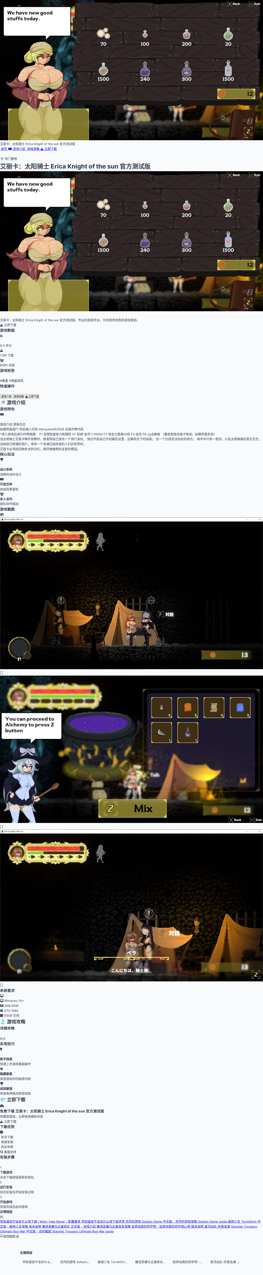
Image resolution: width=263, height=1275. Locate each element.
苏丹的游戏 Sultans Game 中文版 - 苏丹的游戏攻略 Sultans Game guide (177, 1221)
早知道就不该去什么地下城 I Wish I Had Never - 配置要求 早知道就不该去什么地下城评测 (63, 1221)
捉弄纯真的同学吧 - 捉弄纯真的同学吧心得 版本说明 (168, 1226)
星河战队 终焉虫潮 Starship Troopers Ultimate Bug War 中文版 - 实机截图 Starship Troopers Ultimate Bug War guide (226, 1262)
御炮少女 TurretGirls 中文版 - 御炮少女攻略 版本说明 (114, 1262)
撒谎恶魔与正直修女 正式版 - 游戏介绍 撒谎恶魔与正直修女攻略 (87, 1226)
